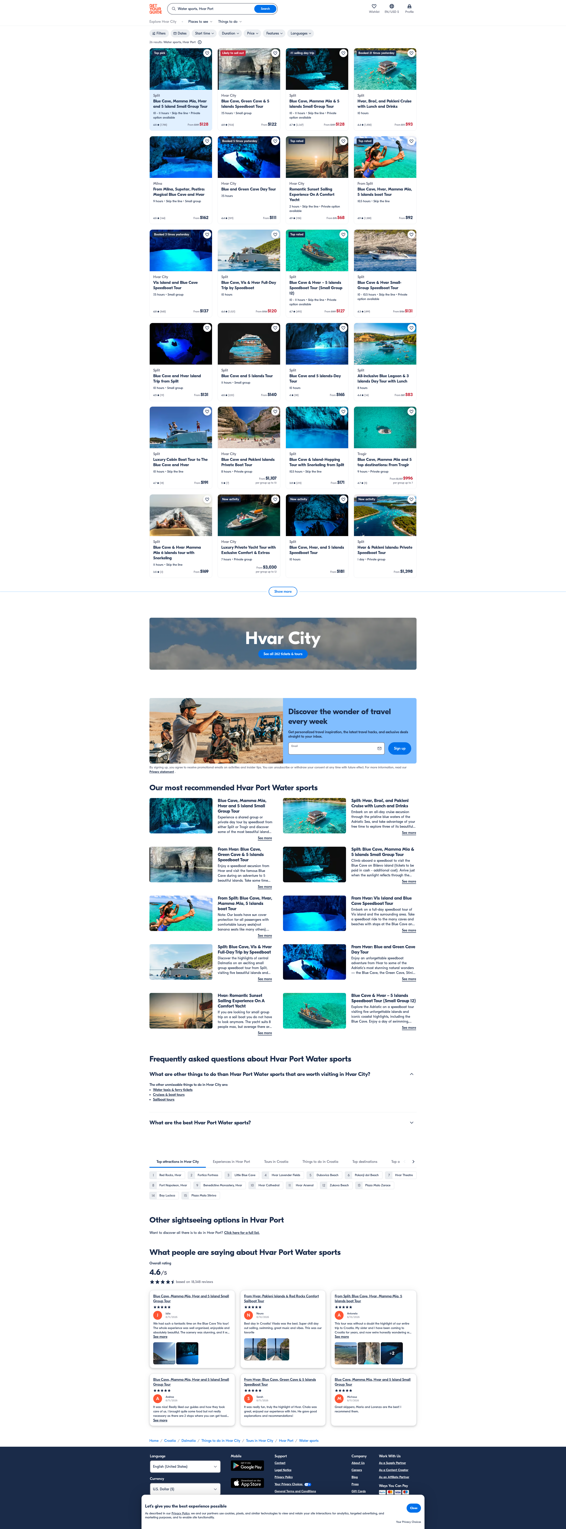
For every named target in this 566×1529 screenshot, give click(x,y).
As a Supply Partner (392, 1463)
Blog (355, 1477)
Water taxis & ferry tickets (173, 1090)
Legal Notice (283, 1470)
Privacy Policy (284, 1477)
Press (355, 1484)
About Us (358, 1463)
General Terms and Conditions (295, 1491)
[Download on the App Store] (247, 1483)
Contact (280, 1463)
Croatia (170, 1441)
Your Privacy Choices (289, 1484)
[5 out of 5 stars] (192, 1307)
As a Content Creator (393, 1470)
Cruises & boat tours (169, 1095)
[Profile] (409, 6)
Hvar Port (286, 1441)
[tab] (177, 1162)
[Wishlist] (374, 6)
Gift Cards (359, 1491)
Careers (357, 1470)
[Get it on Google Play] (247, 1466)
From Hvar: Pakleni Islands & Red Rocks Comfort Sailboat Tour (281, 1298)
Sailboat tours (163, 1100)
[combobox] (211, 9)
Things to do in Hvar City (220, 1441)
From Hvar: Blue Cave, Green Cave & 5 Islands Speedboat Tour (280, 1382)
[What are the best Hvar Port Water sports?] (412, 1122)
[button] (180, 89)
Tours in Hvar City (259, 1441)
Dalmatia (189, 1441)
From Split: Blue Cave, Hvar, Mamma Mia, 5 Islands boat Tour (368, 1298)
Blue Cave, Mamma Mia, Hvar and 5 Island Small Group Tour (191, 1298)
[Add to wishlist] (207, 53)
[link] (180, 89)
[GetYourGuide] (155, 9)
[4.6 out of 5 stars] (162, 1282)
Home (154, 1441)
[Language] (391, 6)
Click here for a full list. (242, 1233)
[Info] (200, 42)
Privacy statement (161, 772)
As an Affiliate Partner (394, 1477)
